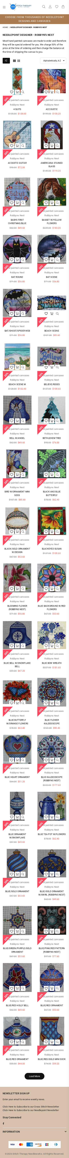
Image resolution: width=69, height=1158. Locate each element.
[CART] (63, 7)
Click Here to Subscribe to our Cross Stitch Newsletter (31, 1106)
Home (5, 27)
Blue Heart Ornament (17, 777)
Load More (34, 1076)
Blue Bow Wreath (52, 663)
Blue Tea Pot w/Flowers (52, 834)
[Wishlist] (56, 7)
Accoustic (52, 109)
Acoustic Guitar (17, 163)
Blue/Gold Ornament (17, 891)
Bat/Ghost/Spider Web (17, 331)
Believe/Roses (52, 384)
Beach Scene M (17, 384)
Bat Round (17, 277)
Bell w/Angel (17, 438)
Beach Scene (51, 331)
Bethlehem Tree (52, 438)
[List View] (19, 60)
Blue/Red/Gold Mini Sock (52, 1059)
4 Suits (17, 109)
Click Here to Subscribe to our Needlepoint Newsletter (31, 1110)
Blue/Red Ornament (52, 1005)
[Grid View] (14, 60)
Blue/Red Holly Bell (17, 1005)
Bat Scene (51, 277)
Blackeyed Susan (52, 549)
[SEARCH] (44, 7)
